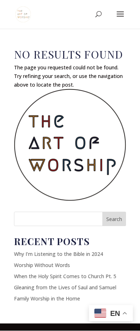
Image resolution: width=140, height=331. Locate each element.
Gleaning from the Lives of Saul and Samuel (65, 287)
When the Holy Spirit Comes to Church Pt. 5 (65, 276)
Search (114, 219)
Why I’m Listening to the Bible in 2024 (58, 253)
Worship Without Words (42, 265)
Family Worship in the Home (47, 298)
